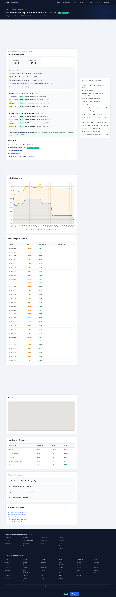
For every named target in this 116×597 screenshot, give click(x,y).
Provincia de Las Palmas (15, 521)
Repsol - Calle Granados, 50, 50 (91, 131)
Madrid (61, 540)
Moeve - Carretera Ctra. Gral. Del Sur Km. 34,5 (94, 118)
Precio (11, 3)
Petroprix (18, 153)
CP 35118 (30, 145)
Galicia (42, 543)
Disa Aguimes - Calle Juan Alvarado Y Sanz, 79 (95, 122)
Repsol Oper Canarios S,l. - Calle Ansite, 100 (94, 108)
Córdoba (25, 575)
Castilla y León (27, 543)
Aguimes (20, 9)
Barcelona (8, 581)
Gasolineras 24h (80, 587)
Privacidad (54, 587)
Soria (77, 573)
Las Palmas (13, 9)
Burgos (25, 559)
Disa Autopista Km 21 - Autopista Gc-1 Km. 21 (95, 135)
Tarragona (79, 575)
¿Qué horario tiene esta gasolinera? (21, 486)
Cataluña (25, 546)
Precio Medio (66, 2)
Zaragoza (96, 573)
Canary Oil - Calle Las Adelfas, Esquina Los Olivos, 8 (94, 86)
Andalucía (8, 538)
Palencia (61, 578)
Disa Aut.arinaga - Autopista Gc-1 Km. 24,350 (95, 125)
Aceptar (74, 594)
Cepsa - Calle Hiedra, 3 (88, 111)
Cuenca (25, 581)
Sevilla (78, 570)
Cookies (61, 587)
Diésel (74, 2)
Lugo (60, 562)
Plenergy (11, 457)
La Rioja (61, 538)
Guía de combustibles (37, 587)
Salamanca (79, 565)
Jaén (42, 575)
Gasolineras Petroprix (14, 517)
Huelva (43, 570)
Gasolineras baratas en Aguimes (18, 512)
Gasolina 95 (82, 2)
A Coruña (25, 578)
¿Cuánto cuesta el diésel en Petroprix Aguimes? (25, 481)
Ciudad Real (26, 573)
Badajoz (7, 575)
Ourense (61, 575)
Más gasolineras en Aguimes (17, 519)
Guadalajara (44, 565)
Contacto (47, 587)
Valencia (96, 562)
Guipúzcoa (44, 567)
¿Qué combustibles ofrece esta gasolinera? (23, 492)
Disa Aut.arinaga (13, 453)
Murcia (60, 543)
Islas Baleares (44, 546)
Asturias (7, 543)
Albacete (7, 562)
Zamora (96, 570)
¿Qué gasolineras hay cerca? (19, 497)
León (42, 578)
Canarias (7, 546)
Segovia (78, 567)
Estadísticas (106, 2)
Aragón (7, 540)
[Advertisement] (58, 34)
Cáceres (25, 562)
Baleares (7, 578)
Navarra (61, 546)
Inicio (58, 2)
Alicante (7, 565)
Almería (7, 567)
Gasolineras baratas (69, 587)
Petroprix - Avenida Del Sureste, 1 (91, 98)
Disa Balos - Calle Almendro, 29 (91, 128)
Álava (6, 559)
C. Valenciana (44, 538)
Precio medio (89, 587)
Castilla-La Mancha (28, 540)
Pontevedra (79, 559)
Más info (66, 594)
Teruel (78, 578)
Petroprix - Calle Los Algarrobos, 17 (92, 102)
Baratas (90, 2)
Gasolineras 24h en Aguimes (17, 514)
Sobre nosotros (27, 587)
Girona (43, 559)
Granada (43, 562)
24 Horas (97, 2)
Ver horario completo (15, 150)
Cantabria (25, 538)
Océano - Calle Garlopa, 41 (89, 105)
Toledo (96, 559)
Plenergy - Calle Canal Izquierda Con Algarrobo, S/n (92, 94)
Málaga (61, 567)
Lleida (60, 559)
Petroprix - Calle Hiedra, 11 (89, 90)
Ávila (6, 573)
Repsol (11, 449)
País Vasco (61, 548)
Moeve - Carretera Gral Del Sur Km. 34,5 (93, 114)
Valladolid (97, 565)
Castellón (25, 570)
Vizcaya (96, 567)
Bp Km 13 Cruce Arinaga (15, 461)
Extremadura (44, 540)
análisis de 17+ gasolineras (27, 87)
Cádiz (24, 565)
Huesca (43, 573)
